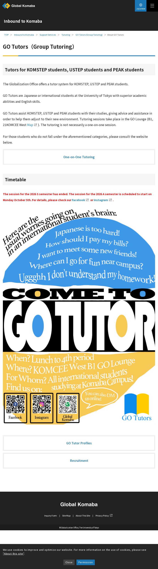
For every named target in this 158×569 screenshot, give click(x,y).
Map (30, 124)
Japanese (140, 8)
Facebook (78, 200)
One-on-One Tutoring (79, 157)
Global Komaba (18, 6)
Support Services (48, 34)
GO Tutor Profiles (79, 443)
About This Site (83, 515)
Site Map (66, 515)
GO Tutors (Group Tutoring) (89, 34)
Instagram (101, 200)
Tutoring (65, 34)
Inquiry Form (50, 515)
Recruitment (79, 460)
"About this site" (13, 553)
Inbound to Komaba (24, 34)
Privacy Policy (102, 515)
